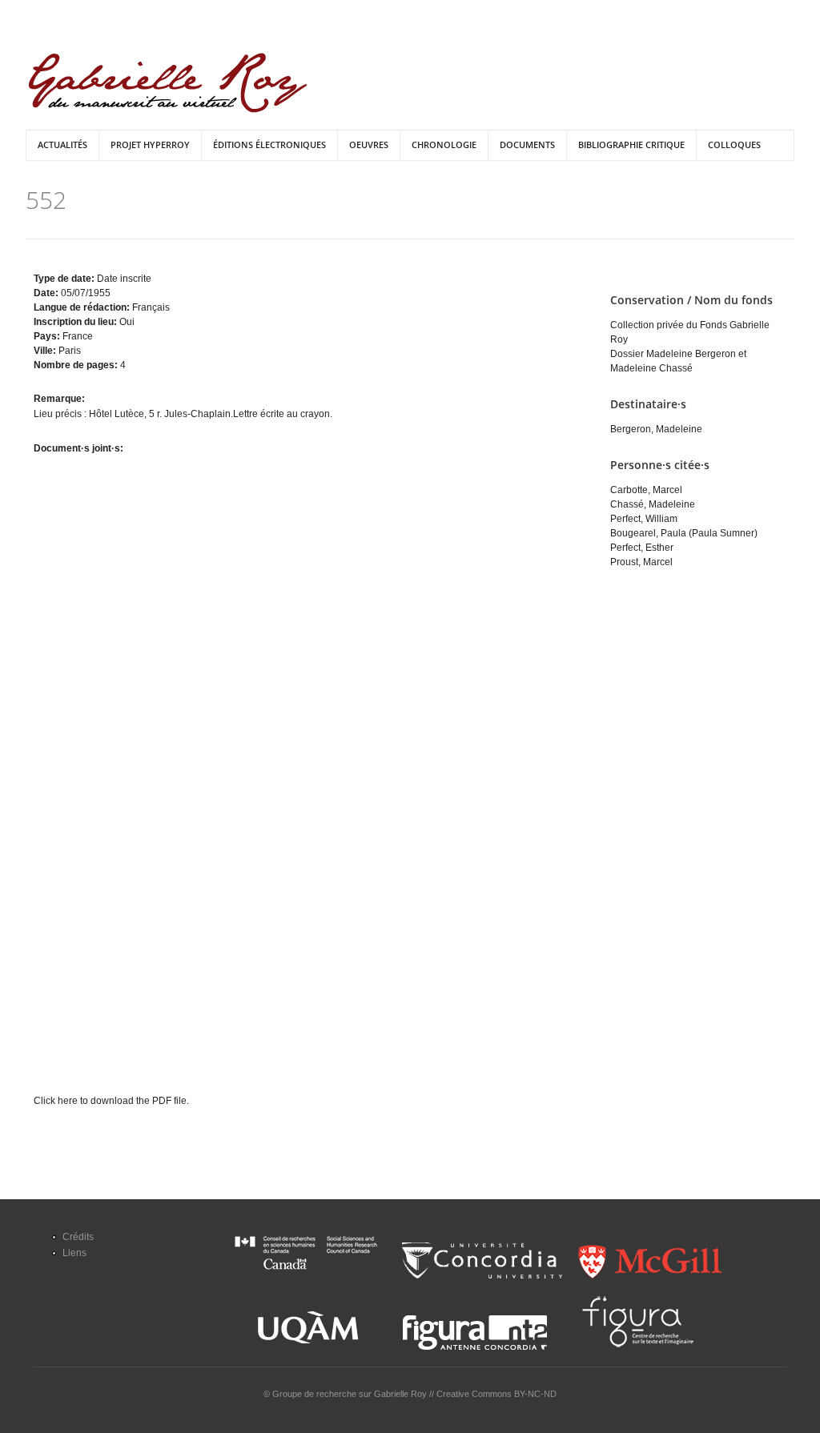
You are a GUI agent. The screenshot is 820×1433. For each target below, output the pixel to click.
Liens (74, 1252)
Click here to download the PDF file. (111, 1100)
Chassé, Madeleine (652, 504)
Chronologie (444, 144)
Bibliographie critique (631, 144)
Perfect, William (643, 518)
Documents (527, 144)
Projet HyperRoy (150, 144)
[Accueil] (168, 83)
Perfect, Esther (641, 547)
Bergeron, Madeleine (656, 429)
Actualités (62, 144)
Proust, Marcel (641, 562)
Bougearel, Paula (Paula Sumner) (684, 533)
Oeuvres (368, 144)
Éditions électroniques (269, 144)
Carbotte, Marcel (646, 490)
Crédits (78, 1236)
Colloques (734, 144)
